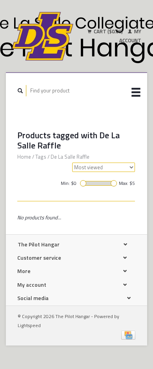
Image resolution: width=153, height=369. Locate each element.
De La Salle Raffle (70, 157)
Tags (40, 157)
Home (24, 157)
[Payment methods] (128, 334)
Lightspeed (29, 325)
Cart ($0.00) (108, 31)
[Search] (20, 90)
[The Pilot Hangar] (42, 36)
